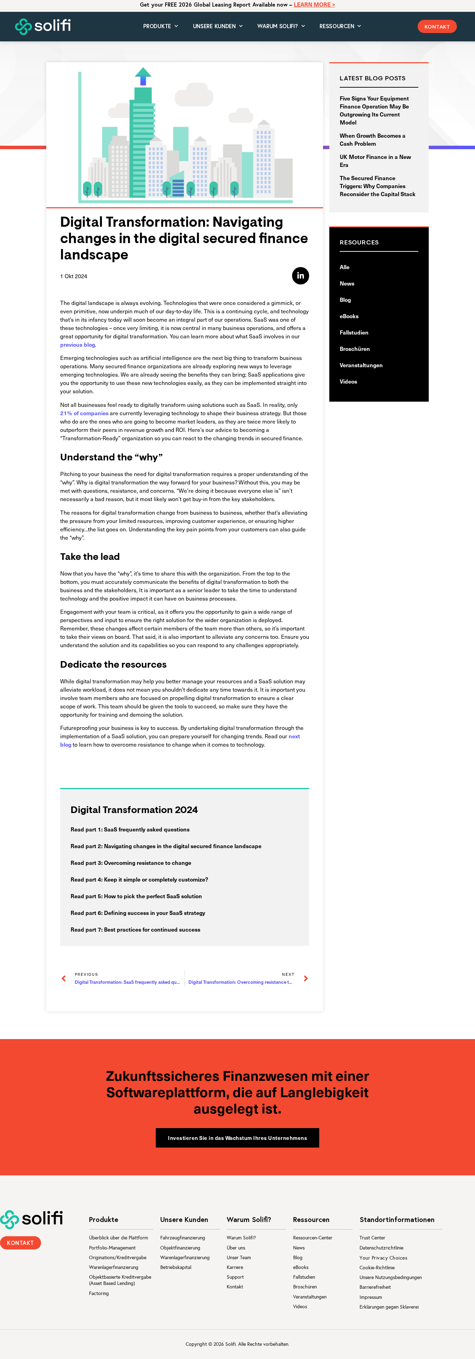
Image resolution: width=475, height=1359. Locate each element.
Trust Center (372, 1238)
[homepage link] (31, 1219)
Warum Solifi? (241, 1238)
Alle (344, 267)
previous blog (77, 344)
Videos (348, 381)
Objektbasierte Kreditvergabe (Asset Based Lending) (120, 1280)
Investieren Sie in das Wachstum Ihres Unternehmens (237, 1137)
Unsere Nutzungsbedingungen (391, 1277)
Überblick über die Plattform (118, 1238)
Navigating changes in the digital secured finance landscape (182, 846)
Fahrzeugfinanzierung (182, 1238)
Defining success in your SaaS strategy (154, 912)
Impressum (371, 1297)
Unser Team (239, 1258)
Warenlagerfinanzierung (113, 1267)
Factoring (99, 1293)
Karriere (235, 1267)
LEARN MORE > (314, 4)
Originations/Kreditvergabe (117, 1258)
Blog (345, 299)
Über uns (236, 1248)
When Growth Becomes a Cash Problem (372, 139)
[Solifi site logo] (43, 26)
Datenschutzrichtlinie (381, 1248)
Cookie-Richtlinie (377, 1268)
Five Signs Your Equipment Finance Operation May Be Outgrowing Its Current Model (374, 110)
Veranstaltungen (361, 365)
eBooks (349, 316)
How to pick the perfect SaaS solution (153, 896)
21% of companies (84, 413)
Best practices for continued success (152, 929)
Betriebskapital (175, 1267)
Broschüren (355, 348)
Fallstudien (354, 332)
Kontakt (235, 1287)
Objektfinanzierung (180, 1248)
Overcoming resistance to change (147, 862)
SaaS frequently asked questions (147, 829)
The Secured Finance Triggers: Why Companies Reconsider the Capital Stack (378, 186)
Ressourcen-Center (312, 1238)
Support (235, 1277)
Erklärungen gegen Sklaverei (389, 1307)
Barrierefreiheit (375, 1287)
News (347, 283)
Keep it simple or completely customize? (156, 879)
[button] (437, 26)
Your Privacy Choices (383, 1258)
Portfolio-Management (112, 1248)
